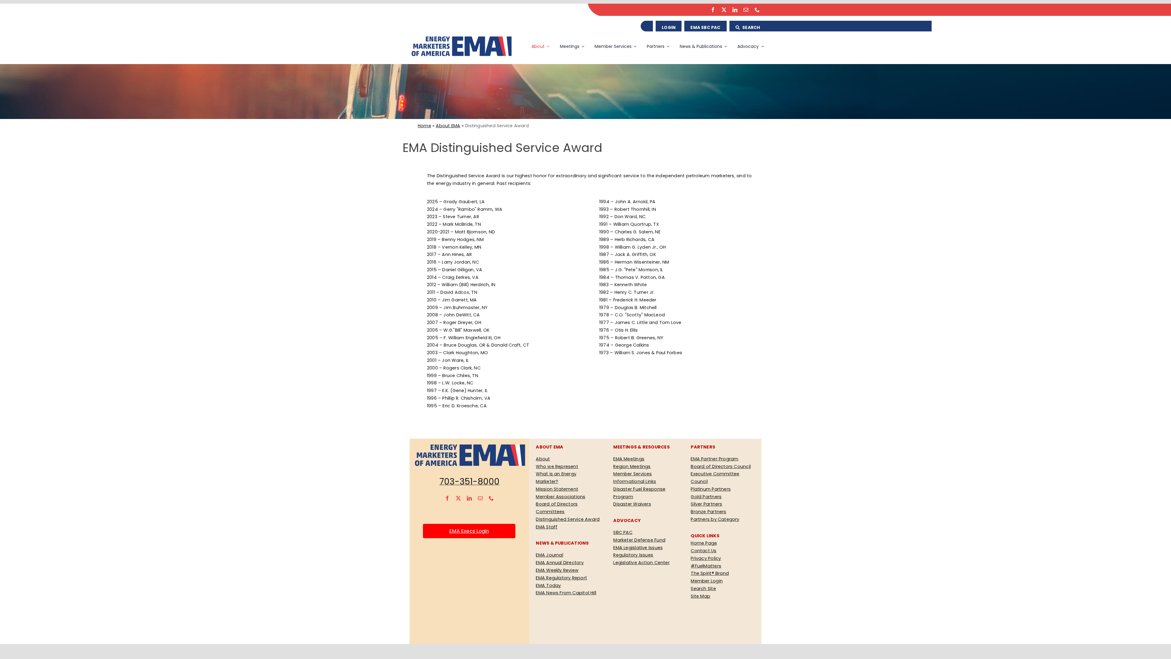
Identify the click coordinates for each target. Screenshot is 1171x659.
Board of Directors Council (721, 466)
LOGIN (668, 28)
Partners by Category (715, 519)
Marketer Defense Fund (639, 540)
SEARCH (750, 28)
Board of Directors (557, 504)
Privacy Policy (706, 558)
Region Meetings (631, 466)
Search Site (703, 588)
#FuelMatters (706, 566)
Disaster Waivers (632, 504)
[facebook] (713, 9)
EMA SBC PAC (705, 28)
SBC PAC (622, 532)
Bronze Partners (708, 512)
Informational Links (634, 481)
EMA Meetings (628, 459)
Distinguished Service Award (568, 519)
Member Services (632, 474)
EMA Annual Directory (559, 563)
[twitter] (724, 9)
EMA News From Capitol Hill (566, 593)
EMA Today (548, 585)
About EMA (448, 126)
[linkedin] (734, 9)
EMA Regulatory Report (561, 578)
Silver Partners (706, 504)
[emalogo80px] (461, 37)
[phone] (757, 9)
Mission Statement (557, 489)
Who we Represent (557, 466)
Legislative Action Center (641, 563)
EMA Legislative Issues (638, 548)
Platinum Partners (711, 489)
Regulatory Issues (633, 555)
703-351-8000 (469, 482)
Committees (550, 512)
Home (424, 126)
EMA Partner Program (714, 459)
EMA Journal (549, 555)
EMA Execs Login (469, 531)
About (543, 459)
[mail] (745, 9)
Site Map (700, 596)
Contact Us (703, 551)
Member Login (707, 581)
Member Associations (560, 497)
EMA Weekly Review (557, 570)
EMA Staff (546, 527)
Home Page (704, 543)
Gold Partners (706, 497)
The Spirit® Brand (710, 573)
